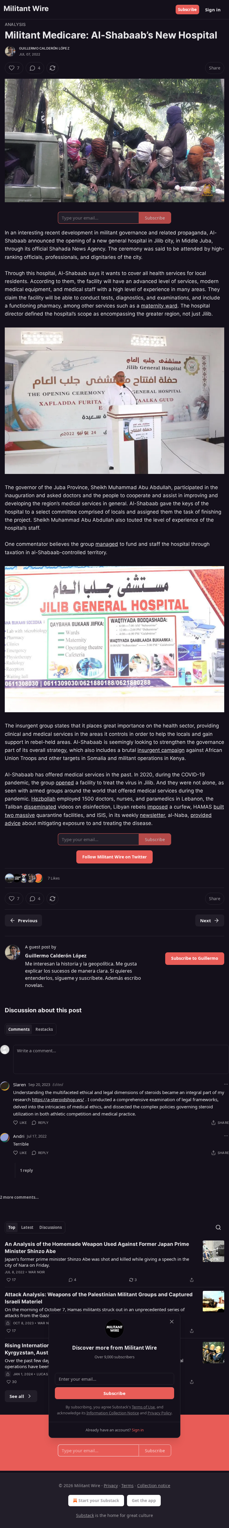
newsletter (152, 815)
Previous (27, 920)
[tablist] (30, 1029)
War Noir (36, 1272)
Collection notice (153, 1485)
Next (205, 920)
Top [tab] (11, 1227)
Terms (127, 1485)
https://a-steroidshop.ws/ (58, 1099)
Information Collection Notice (112, 1413)
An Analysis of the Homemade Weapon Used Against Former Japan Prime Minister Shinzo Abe (97, 1247)
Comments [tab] (19, 1029)
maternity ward (159, 306)
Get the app (144, 1500)
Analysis (15, 24)
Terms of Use (143, 1407)
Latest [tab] (27, 1227)
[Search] (218, 1227)
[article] (114, 1261)
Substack (85, 1515)
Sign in (213, 10)
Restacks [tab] (44, 1029)
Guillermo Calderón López (44, 48)
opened (65, 783)
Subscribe (187, 9)
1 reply (26, 1170)
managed (106, 544)
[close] (172, 1321)
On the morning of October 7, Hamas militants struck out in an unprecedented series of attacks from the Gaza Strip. (95, 1312)
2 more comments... (19, 1197)
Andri (18, 1136)
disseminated (40, 807)
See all (17, 1396)
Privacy (111, 1485)
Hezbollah (43, 799)
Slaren (19, 1084)
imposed (157, 807)
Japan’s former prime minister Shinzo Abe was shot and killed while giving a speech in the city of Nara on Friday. (97, 1262)
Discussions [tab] (50, 1227)
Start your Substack (98, 1500)
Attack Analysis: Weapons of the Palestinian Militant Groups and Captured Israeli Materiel (99, 1298)
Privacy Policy (159, 1413)
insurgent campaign (161, 750)
